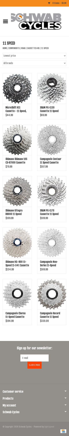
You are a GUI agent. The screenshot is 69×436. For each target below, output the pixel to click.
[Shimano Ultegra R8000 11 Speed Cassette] (17, 191)
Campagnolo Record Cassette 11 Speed (50, 315)
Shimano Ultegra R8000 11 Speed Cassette (13, 212)
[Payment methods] (62, 431)
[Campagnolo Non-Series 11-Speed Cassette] (51, 243)
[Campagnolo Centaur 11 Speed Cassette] (51, 140)
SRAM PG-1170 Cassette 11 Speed (49, 212)
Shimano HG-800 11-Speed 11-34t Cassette (17, 263)
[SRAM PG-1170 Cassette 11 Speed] (51, 191)
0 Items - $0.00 (59, 3)
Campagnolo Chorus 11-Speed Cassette (15, 315)
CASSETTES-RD (33, 48)
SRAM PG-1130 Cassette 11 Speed (49, 109)
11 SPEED (45, 48)
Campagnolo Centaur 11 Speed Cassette (50, 160)
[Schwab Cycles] (40, 21)
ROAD (23, 48)
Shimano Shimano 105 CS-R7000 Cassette (16, 160)
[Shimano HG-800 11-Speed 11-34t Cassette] (17, 243)
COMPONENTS (14, 48)
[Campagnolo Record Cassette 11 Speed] (51, 294)
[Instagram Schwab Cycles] (44, 375)
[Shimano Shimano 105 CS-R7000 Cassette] (17, 140)
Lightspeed (49, 426)
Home (5, 48)
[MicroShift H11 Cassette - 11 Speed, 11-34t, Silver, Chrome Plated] (17, 88)
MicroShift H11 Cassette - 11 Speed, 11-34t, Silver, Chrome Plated (16, 109)
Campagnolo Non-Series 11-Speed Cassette (49, 263)
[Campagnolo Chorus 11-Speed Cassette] (17, 294)
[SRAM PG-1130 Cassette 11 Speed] (51, 88)
